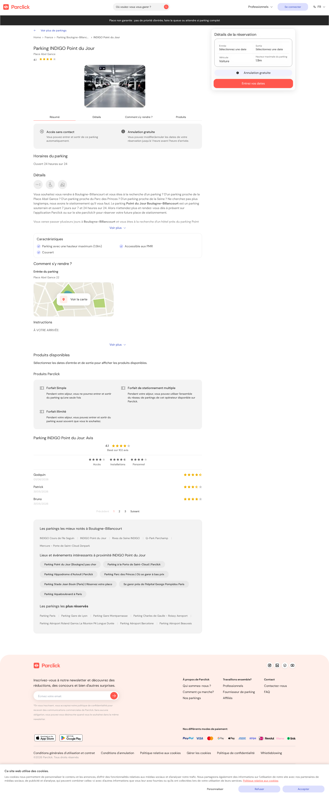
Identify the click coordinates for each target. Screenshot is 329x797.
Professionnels (233, 686)
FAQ (267, 692)
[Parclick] (16, 7)
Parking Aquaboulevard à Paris (63, 594)
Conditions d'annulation (117, 753)
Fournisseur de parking (239, 692)
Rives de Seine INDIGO (126, 538)
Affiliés (227, 698)
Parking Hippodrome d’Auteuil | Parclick (68, 574)
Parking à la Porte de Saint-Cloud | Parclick (134, 564)
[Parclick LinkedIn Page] (277, 665)
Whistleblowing (271, 753)
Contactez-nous (275, 686)
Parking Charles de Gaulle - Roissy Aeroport (160, 615)
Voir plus (115, 228)
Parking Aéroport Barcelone (137, 623)
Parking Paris (48, 615)
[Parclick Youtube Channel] (292, 665)
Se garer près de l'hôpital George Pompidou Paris (154, 584)
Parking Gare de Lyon (74, 615)
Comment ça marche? (198, 692)
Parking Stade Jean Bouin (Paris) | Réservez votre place (78, 584)
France (49, 37)
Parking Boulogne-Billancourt (73, 37)
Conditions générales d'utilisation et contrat (64, 753)
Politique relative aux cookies (160, 753)
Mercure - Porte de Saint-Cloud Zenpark (65, 545)
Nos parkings (192, 698)
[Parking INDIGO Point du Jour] (114, 86)
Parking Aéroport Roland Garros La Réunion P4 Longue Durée (77, 623)
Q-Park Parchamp (157, 538)
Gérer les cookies (199, 753)
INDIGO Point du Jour (106, 37)
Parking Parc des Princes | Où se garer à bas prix (134, 574)
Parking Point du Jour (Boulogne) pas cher (70, 564)
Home (37, 37)
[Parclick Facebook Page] (285, 665)
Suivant (134, 511)
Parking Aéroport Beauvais (176, 623)
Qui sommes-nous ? (197, 686)
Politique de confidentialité (236, 753)
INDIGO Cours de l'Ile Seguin (57, 538)
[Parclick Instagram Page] (270, 665)
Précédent (102, 511)
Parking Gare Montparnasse (110, 615)
